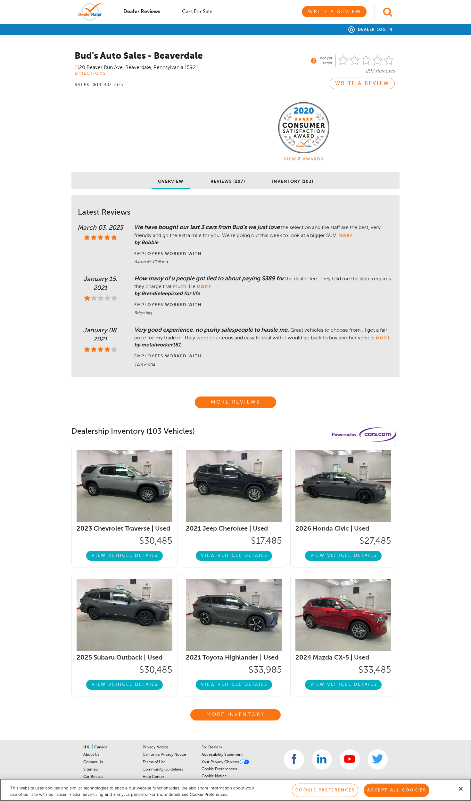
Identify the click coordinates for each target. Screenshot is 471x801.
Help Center (153, 777)
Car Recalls (93, 777)
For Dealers (212, 747)
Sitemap (90, 769)
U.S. (87, 747)
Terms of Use (154, 762)
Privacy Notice (155, 747)
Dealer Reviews (141, 11)
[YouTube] (350, 759)
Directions (90, 74)
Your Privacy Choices (221, 762)
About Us (91, 755)
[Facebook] (294, 759)
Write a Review (334, 11)
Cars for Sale (197, 11)
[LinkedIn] (322, 759)
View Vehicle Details (125, 555)
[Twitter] (378, 759)
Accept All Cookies (396, 790)
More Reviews (235, 402)
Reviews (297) (228, 181)
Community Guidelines (163, 769)
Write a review (362, 83)
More (345, 236)
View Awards (304, 159)
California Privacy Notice (164, 755)
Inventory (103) (292, 181)
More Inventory (235, 714)
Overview (171, 181)
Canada (100, 747)
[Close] (461, 789)
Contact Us (93, 762)
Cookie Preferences (219, 769)
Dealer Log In (374, 30)
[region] (235, 790)
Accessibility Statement (222, 755)
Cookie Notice (214, 776)
